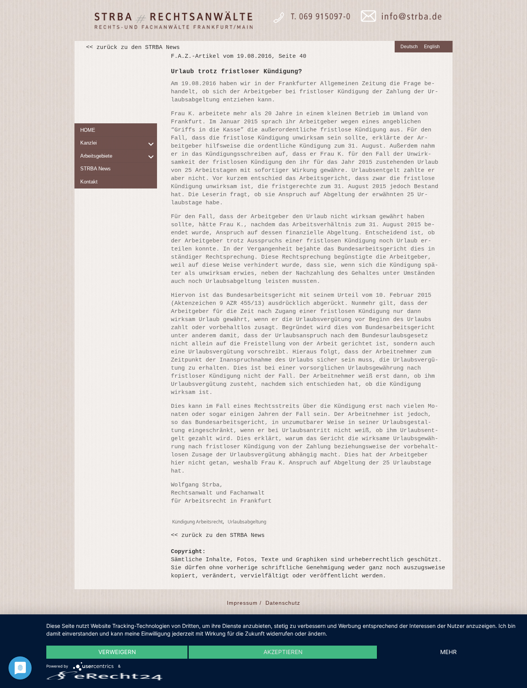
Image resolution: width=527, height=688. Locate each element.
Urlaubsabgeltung (247, 521)
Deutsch (409, 46)
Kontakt (89, 182)
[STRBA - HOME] (173, 20)
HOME (87, 130)
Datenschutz (282, 603)
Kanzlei (88, 143)
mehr (448, 652)
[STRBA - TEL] (308, 20)
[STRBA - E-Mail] (398, 20)
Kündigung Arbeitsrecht (197, 521)
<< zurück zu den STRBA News (133, 47)
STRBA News (95, 169)
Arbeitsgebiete (96, 156)
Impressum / (244, 603)
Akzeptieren (283, 652)
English (432, 46)
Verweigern (117, 652)
